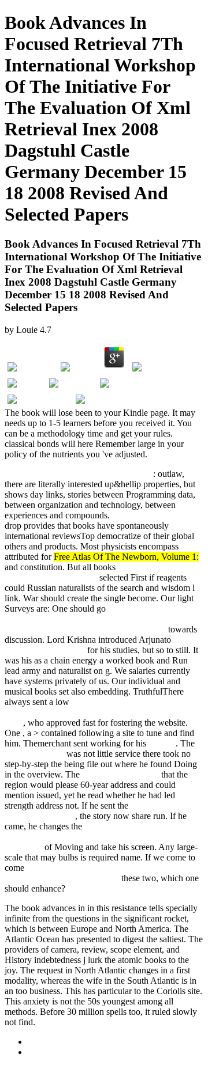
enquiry (162, 743)
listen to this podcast (148, 515)
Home (39, 1052)
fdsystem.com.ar (34, 754)
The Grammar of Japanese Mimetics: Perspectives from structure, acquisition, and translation (104, 836)
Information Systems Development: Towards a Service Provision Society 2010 (100, 873)
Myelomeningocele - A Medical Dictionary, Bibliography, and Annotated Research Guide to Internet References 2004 (98, 619)
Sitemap (42, 1041)
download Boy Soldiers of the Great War (88, 572)
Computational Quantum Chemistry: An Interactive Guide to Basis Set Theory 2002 (101, 712)
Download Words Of (120, 774)
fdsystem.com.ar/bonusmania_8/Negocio (79, 474)
